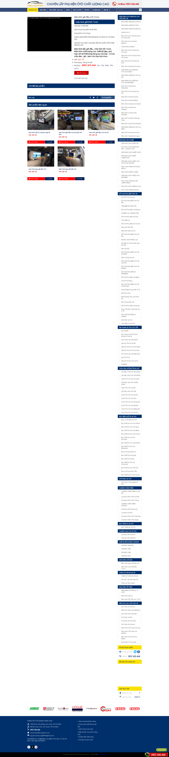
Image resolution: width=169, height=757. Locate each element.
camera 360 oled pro (128, 538)
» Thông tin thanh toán (85, 740)
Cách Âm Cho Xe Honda (129, 412)
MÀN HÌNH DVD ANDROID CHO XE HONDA (129, 71)
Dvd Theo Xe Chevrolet (129, 614)
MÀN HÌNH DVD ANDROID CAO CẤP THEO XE (129, 17)
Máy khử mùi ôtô (127, 227)
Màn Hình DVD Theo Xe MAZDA (129, 632)
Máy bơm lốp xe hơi (128, 231)
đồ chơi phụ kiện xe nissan (130, 277)
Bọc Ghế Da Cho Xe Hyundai (128, 438)
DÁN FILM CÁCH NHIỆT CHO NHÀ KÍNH (130, 176)
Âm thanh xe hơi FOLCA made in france (129, 335)
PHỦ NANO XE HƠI (125, 479)
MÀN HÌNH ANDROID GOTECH (131, 22)
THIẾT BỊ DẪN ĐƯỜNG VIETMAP (129, 542)
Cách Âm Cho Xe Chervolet (130, 402)
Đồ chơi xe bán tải (127, 302)
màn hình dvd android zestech (129, 42)
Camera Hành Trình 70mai (130, 500)
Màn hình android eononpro (131, 66)
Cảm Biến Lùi (125, 220)
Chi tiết (50, 142)
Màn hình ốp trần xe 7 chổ (130, 599)
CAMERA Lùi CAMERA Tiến (130, 213)
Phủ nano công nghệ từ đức (129, 483)
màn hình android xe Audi (130, 132)
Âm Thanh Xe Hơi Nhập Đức (130, 354)
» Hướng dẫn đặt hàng (85, 737)
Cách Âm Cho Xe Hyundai (130, 379)
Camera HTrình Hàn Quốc (130, 520)
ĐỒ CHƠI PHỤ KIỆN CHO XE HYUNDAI (130, 253)
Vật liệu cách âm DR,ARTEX (130, 375)
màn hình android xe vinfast (131, 104)
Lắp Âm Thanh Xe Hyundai (130, 350)
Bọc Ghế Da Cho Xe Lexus (130, 427)
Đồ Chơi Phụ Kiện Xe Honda (130, 224)
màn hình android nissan (129, 100)
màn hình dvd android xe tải (130, 92)
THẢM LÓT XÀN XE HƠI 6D (129, 576)
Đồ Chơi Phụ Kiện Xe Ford (129, 216)
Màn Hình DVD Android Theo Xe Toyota (131, 56)
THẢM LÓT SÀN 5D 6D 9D (127, 572)
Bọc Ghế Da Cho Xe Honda (130, 434)
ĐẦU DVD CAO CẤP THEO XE (128, 603)
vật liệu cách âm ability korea (129, 383)
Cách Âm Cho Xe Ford (128, 398)
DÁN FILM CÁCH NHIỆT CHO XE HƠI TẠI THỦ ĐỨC (130, 162)
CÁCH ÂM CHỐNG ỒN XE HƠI (129, 368)
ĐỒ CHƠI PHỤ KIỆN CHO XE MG (130, 201)
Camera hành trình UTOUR (130, 497)
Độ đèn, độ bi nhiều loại (129, 239)
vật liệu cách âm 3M (128, 391)
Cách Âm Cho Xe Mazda (129, 405)
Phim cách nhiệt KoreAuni (130, 190)
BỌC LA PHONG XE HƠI (129, 420)
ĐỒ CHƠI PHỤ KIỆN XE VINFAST (128, 315)
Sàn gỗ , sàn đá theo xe (129, 579)
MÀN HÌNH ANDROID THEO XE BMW (131, 128)
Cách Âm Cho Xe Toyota (129, 395)
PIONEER (124, 364)
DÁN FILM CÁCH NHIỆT (126, 140)
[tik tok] (32, 747)
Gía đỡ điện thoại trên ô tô (130, 289)
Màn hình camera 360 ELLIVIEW (129, 113)
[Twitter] (93, 97)
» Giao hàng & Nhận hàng (87, 721)
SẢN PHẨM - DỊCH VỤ (56, 10)
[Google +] (97, 97)
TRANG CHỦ (32, 10)
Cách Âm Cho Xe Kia (128, 388)
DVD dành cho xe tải (128, 642)
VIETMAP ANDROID (127, 545)
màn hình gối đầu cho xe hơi (99, 132)
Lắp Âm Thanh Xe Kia (128, 343)
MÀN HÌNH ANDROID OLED (130, 25)
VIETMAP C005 (126, 549)
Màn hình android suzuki (129, 97)
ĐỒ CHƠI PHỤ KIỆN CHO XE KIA (130, 235)
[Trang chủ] (35, 4)
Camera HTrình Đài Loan (129, 509)
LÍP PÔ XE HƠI (125, 293)
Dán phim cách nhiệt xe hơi (131, 186)
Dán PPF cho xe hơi (128, 197)
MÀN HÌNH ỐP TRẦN (125, 587)
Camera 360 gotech (128, 534)
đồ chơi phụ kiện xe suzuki (130, 305)
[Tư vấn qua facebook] (138, 651)
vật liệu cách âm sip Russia (130, 372)
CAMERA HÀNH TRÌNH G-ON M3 (130, 492)
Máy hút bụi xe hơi (127, 257)
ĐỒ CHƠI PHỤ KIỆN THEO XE (128, 194)
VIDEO (68, 10)
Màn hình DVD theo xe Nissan (129, 637)
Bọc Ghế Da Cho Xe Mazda (130, 443)
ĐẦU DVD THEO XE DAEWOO (130, 610)
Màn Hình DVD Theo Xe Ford (130, 628)
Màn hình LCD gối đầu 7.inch (129, 567)
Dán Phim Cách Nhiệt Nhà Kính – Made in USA (130, 148)
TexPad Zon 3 (125, 32)
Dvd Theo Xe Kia (126, 617)
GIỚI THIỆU (43, 10)
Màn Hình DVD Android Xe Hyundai (130, 51)
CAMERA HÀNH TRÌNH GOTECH (128, 504)
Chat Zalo (161, 750)
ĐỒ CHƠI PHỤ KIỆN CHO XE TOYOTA (130, 262)
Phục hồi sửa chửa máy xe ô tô (130, 310)
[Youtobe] (36, 747)
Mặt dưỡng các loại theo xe (130, 297)
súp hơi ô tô (125, 357)
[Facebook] (90, 97)
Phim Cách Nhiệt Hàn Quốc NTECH (130, 167)
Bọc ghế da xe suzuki (128, 455)
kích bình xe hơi (126, 320)
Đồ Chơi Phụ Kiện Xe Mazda (130, 209)
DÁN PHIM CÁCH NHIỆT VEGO (131, 152)
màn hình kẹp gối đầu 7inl (37, 169)
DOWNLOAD (96, 10)
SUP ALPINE (124, 331)
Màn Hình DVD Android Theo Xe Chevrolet (131, 37)
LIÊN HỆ (106, 10)
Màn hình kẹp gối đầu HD (67, 169)
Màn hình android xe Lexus (130, 136)
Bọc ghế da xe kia (127, 459)
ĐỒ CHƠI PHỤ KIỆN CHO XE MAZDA (130, 267)
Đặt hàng (82, 73)
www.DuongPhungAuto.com (39, 733)
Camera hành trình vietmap (131, 516)
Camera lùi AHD (126, 512)
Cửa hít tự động (126, 281)
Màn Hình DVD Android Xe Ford (130, 62)
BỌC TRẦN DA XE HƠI (126, 524)
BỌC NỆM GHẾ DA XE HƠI (127, 416)
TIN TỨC (87, 10)
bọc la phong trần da (128, 452)
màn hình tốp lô (127, 596)
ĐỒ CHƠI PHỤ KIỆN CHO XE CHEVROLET (130, 285)
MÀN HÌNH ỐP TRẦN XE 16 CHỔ (129, 591)
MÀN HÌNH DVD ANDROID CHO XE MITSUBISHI (129, 81)
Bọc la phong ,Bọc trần (129, 471)
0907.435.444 (158, 754)
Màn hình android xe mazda (131, 123)
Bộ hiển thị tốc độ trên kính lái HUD (130, 244)
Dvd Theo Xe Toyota (128, 606)
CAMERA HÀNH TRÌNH (126, 488)
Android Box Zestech (128, 46)
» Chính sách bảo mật (85, 729)
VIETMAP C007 (126, 556)
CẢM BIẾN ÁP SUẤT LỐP (128, 206)
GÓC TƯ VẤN (77, 10)
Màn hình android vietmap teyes (130, 119)
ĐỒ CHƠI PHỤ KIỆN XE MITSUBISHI (128, 272)
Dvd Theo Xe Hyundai (128, 621)
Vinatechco (102, 754)
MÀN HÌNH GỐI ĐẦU (125, 560)
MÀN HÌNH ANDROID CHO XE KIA (130, 76)
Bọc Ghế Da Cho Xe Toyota (130, 475)
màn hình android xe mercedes (128, 87)
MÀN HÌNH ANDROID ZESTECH (131, 29)
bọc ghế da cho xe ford (129, 468)
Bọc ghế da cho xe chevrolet (128, 463)
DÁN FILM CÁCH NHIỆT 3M (129, 143)
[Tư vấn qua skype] (135, 651)
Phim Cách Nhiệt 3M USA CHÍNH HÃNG (129, 182)
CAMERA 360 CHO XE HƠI (127, 531)
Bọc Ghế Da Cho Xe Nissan (130, 430)
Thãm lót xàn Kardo (128, 583)
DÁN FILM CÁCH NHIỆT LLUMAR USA (128, 156)
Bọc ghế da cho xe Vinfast (130, 423)
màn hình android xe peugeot (128, 108)
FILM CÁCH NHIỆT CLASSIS (129, 172)
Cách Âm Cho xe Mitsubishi (130, 409)
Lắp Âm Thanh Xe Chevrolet (130, 347)
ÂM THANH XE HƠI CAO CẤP (128, 327)
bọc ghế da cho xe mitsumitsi (128, 447)
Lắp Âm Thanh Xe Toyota (129, 361)
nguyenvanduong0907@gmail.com (42, 735)
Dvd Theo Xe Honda (128, 624)
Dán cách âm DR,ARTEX (129, 340)
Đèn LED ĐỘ (125, 248)
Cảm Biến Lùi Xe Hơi (128, 323)
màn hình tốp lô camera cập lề (39, 132)
